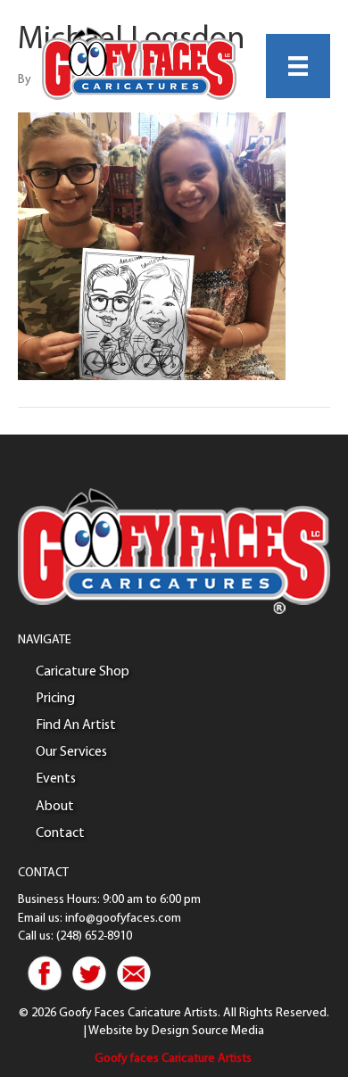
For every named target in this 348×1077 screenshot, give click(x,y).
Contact (60, 833)
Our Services (71, 752)
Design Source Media (208, 1031)
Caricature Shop (82, 672)
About (55, 806)
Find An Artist (76, 725)
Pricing (55, 699)
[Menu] (298, 66)
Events (56, 779)
